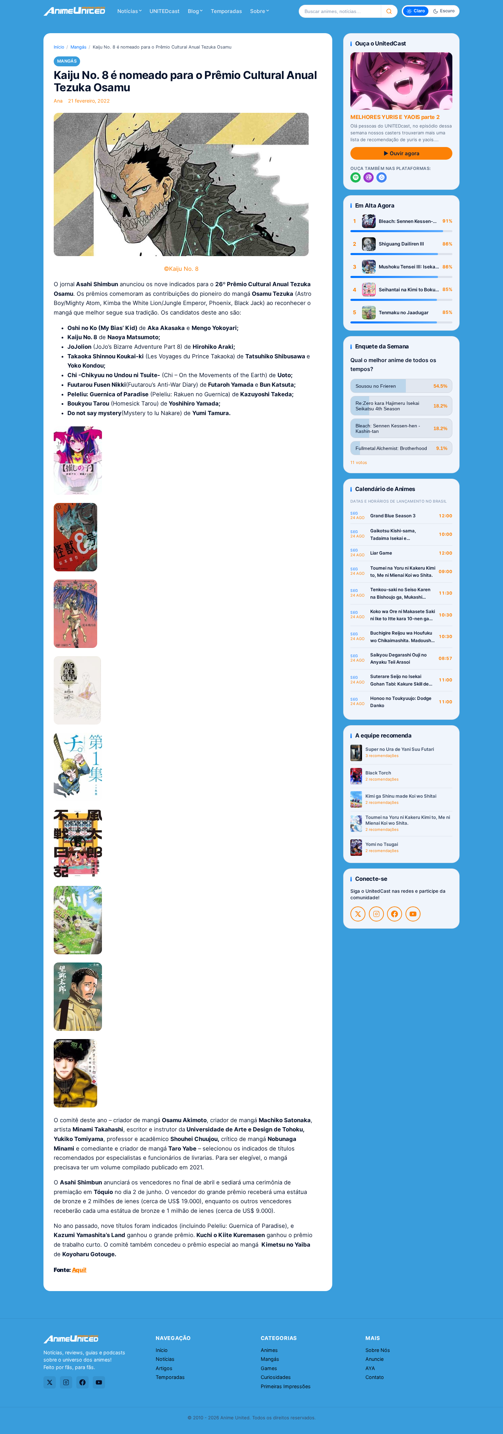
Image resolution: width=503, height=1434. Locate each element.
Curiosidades (276, 1377)
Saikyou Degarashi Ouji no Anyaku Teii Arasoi (398, 658)
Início (59, 47)
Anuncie (374, 1359)
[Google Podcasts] (381, 177)
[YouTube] (413, 913)
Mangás (78, 47)
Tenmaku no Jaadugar (403, 312)
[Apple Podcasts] (368, 177)
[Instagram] (376, 913)
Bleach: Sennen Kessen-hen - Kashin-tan (406, 221)
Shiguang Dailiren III (401, 244)
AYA (370, 1368)
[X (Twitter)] (357, 913)
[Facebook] (394, 913)
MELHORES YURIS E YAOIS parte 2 (394, 117)
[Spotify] (355, 177)
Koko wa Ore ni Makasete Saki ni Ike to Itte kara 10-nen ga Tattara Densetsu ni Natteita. (402, 616)
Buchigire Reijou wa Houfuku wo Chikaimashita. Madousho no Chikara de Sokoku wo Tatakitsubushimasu (402, 637)
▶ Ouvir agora (402, 153)
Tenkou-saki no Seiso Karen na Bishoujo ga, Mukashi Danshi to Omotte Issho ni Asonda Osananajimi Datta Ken (400, 594)
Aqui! (79, 1269)
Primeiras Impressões (286, 1386)
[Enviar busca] (389, 11)
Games (269, 1368)
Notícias (127, 11)
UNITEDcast (165, 11)
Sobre (257, 11)
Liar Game (381, 553)
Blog (193, 11)
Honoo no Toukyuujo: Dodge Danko (400, 701)
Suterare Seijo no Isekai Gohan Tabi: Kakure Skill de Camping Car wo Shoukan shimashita (399, 681)
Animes (269, 1350)
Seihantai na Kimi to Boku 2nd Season (407, 290)
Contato (374, 1377)
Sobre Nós (377, 1350)
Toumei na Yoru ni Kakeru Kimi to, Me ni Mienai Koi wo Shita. (402, 571)
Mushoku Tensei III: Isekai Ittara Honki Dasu (408, 267)
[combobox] (340, 11)
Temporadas (226, 11)
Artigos (164, 1368)
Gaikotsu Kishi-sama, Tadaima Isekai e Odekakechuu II (393, 535)
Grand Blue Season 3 (393, 515)
